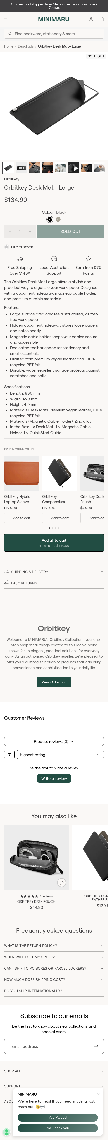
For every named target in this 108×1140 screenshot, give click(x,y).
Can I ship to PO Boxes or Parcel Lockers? (45, 968)
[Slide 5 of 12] (60, 167)
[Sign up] (96, 1046)
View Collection (54, 682)
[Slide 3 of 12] (34, 167)
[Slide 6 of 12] (73, 167)
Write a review (54, 778)
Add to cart (21, 518)
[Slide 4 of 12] (47, 167)
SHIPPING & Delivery (29, 571)
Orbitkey (11, 178)
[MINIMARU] (53, 19)
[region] (54, 490)
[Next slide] (98, 867)
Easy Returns (24, 583)
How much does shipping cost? (34, 979)
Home (8, 46)
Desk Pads (26, 46)
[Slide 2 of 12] (21, 167)
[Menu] (6, 19)
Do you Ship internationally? (33, 991)
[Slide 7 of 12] (86, 167)
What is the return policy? (30, 945)
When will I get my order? (29, 957)
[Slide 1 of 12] (8, 167)
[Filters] (9, 754)
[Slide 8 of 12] (99, 167)
